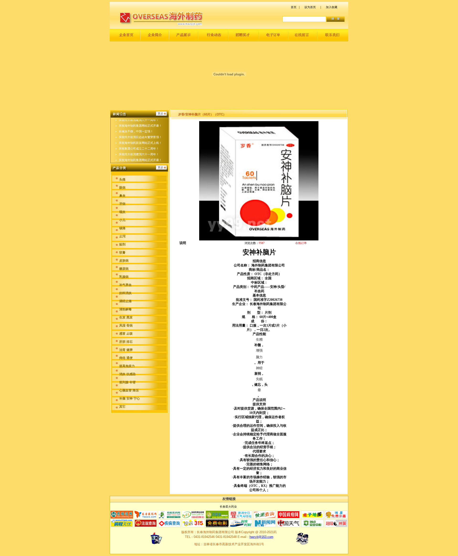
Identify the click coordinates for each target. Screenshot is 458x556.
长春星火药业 (228, 506)
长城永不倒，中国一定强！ (136, 131)
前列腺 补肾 (127, 382)
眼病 (122, 187)
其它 (122, 406)
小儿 (122, 220)
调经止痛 (125, 301)
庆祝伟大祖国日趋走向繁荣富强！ (140, 137)
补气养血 (125, 285)
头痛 (122, 179)
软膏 (122, 252)
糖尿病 (124, 268)
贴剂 (122, 244)
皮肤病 (124, 260)
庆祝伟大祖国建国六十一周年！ (139, 120)
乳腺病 (124, 277)
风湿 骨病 (126, 325)
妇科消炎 (125, 293)
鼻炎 (122, 195)
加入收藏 (331, 7)
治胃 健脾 (126, 350)
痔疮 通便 (126, 358)
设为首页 (310, 7)
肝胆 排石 (126, 341)
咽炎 (122, 212)
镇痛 (122, 228)
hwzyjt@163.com (261, 537)
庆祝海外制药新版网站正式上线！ (140, 143)
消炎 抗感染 (127, 374)
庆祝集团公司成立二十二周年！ (139, 148)
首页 (294, 7)
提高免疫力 (127, 366)
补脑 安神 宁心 (129, 398)
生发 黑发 (126, 317)
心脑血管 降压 (129, 390)
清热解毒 (125, 309)
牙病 (122, 204)
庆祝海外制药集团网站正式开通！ (140, 125)
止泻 (122, 236)
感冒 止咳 (126, 333)
